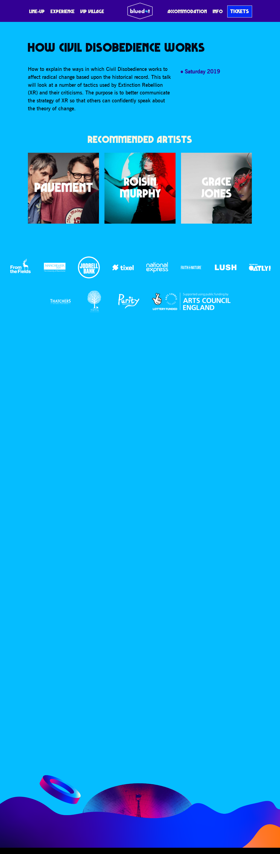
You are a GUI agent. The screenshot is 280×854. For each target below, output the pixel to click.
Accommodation (187, 11)
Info (218, 11)
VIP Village (92, 11)
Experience (63, 11)
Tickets (239, 11)
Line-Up (37, 11)
